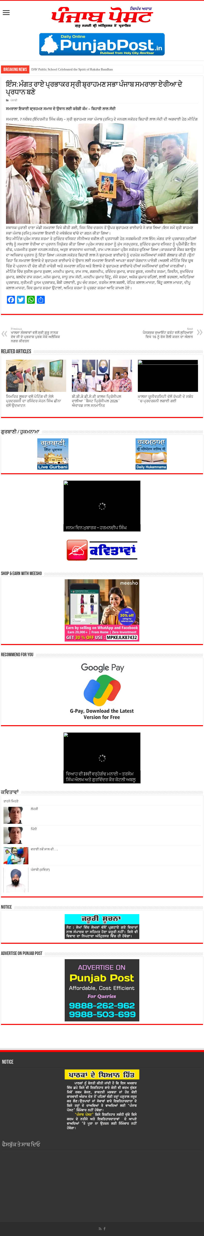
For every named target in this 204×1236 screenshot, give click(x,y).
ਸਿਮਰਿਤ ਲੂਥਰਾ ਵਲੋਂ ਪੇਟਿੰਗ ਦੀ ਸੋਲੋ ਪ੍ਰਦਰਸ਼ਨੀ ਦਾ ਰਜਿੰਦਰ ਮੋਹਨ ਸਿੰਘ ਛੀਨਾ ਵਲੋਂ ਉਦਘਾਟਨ (33, 401)
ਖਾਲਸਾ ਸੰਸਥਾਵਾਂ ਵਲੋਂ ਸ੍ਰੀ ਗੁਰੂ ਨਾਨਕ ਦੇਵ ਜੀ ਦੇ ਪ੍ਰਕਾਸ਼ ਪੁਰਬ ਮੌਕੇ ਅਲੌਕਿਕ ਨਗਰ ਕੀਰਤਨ (35, 335)
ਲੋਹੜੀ (34, 809)
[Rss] (100, 1229)
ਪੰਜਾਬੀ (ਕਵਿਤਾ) (40, 870)
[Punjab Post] (102, 16)
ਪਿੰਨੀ (34, 829)
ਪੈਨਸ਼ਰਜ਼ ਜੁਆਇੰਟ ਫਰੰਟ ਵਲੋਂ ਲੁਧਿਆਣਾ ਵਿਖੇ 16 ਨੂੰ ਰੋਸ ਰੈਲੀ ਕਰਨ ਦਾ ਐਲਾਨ (168, 333)
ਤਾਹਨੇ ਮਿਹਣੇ (10, 801)
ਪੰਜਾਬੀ (13, 100)
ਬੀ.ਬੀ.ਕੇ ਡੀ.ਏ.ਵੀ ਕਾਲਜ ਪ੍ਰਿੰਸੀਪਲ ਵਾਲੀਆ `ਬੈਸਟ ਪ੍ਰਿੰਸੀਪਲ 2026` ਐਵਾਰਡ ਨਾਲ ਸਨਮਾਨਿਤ (96, 401)
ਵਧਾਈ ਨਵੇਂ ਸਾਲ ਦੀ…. (44, 849)
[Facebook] (104, 1229)
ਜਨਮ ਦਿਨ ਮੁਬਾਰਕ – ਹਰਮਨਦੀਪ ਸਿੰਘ (96, 528)
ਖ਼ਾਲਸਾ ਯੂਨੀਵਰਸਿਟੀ (43, 69)
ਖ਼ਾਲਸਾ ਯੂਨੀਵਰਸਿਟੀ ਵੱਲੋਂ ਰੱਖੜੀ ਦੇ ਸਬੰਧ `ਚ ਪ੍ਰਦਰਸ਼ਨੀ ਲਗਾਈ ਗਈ (165, 398)
